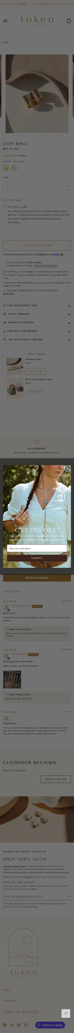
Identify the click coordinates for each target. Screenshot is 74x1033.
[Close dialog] (67, 468)
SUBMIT (37, 558)
